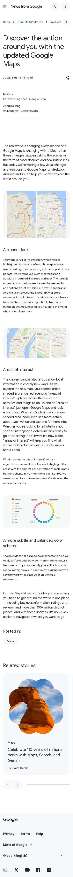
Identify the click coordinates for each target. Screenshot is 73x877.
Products (55, 22)
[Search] (54, 6)
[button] (67, 77)
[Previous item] (7, 784)
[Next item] (17, 784)
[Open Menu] (4, 6)
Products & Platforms (30, 22)
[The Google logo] (10, 819)
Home (7, 22)
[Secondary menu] (65, 6)
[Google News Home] (26, 6)
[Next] (67, 22)
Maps (10, 641)
